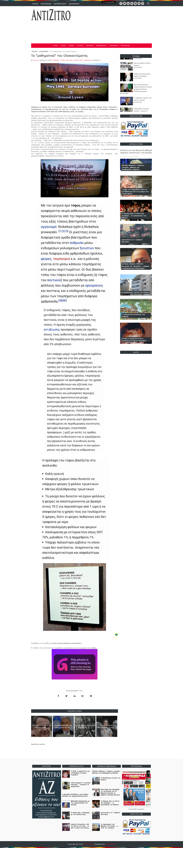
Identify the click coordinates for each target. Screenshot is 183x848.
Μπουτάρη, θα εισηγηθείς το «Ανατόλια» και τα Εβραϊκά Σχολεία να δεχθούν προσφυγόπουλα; (110, 792)
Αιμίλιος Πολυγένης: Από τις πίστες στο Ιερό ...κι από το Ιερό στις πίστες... (80, 826)
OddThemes (110, 844)
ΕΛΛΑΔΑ (63, 45)
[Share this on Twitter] (66, 696)
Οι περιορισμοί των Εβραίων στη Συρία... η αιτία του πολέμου (109, 826)
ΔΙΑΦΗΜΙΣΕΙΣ (74, 4)
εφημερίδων (141, 809)
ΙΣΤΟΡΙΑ (63, 60)
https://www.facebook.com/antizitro (67, 643)
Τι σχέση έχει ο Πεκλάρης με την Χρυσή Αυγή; (80, 813)
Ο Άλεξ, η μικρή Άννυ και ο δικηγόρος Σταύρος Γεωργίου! (134, 339)
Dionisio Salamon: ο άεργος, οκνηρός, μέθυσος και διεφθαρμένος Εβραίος (133, 167)
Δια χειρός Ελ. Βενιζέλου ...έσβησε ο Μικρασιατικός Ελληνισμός (135, 267)
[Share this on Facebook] (58, 696)
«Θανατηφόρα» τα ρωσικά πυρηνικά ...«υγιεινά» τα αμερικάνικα (141, 100)
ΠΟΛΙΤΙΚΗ (80, 45)
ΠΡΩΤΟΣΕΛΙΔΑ (125, 45)
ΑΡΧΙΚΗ (35, 4)
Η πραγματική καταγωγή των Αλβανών (133, 315)
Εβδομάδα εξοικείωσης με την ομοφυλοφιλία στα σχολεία (80, 802)
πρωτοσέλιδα (133, 809)
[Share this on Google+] (82, 696)
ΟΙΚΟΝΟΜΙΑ (89, 45)
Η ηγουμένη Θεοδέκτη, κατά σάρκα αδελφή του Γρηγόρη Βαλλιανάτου (75, 795)
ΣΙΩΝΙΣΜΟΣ (43, 51)
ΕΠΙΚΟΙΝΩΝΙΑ (46, 4)
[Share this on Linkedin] (74, 696)
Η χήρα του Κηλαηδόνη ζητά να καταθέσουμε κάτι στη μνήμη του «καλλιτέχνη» (135, 192)
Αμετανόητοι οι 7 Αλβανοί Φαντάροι (132, 241)
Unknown (35, 60)
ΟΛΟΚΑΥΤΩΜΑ (78, 60)
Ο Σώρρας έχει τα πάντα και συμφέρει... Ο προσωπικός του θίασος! (134, 216)
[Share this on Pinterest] (91, 696)
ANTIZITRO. (89, 844)
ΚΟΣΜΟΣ (71, 45)
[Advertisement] (113, 24)
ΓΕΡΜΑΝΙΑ (56, 60)
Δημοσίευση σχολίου (38, 744)
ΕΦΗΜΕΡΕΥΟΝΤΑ (60, 4)
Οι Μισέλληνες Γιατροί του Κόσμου (135, 292)
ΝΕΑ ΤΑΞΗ (69, 60)
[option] (136, 66)
